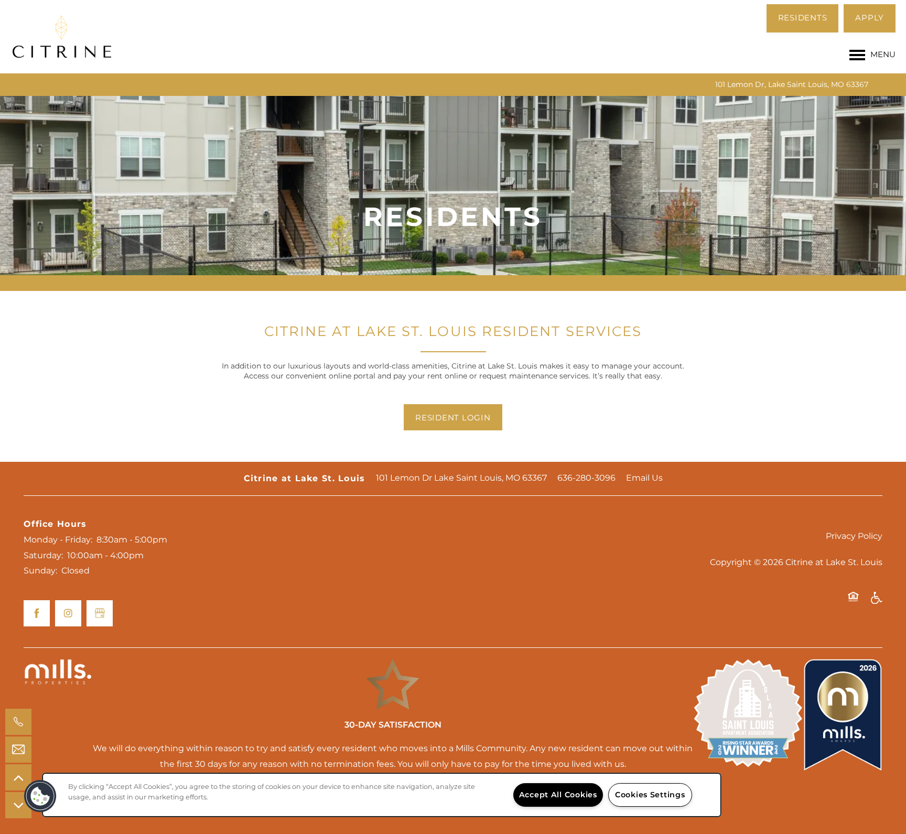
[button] (803, 18)
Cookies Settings (650, 795)
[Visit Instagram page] (68, 613)
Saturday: (43, 555)
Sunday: (40, 571)
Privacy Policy (854, 536)
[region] (381, 795)
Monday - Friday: (58, 540)
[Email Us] (18, 749)
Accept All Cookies (558, 795)
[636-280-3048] (18, 722)
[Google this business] (100, 613)
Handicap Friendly (876, 602)
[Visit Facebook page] (37, 613)
